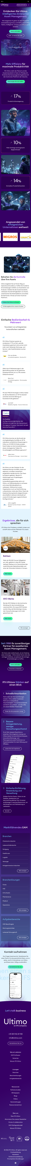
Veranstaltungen (15, 1102)
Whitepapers (15, 1093)
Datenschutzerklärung (15, 1156)
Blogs (15, 1096)
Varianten (15, 1058)
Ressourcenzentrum (15, 1105)
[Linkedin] (15, 1163)
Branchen (16, 1072)
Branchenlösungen (15, 1075)
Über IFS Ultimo (15, 1116)
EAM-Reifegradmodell (15, 1125)
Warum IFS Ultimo (15, 1061)
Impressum (15, 1154)
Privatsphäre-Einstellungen (15, 1159)
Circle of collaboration (15, 1122)
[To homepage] (4, 5)
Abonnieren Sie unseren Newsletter (15, 1119)
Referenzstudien (15, 1090)
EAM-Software (15, 1055)
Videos (15, 1099)
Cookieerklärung (15, 1152)
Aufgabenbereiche (15, 1078)
